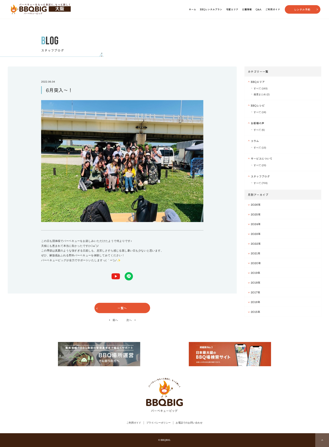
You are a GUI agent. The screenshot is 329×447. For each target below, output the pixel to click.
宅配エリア (232, 9)
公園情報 (247, 9)
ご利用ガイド (272, 9)
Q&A (258, 9)
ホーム (192, 9)
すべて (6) (259, 129)
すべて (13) (260, 147)
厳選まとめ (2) (261, 94)
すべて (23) (260, 165)
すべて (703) (260, 183)
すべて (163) (260, 88)
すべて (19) (260, 112)
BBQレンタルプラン (211, 9)
